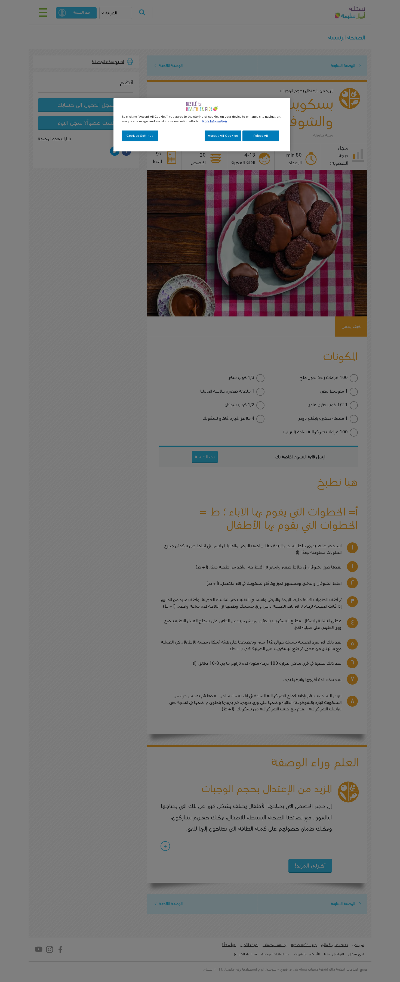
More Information (214, 121)
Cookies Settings (140, 135)
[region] (201, 124)
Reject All (260, 135)
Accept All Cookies (223, 135)
